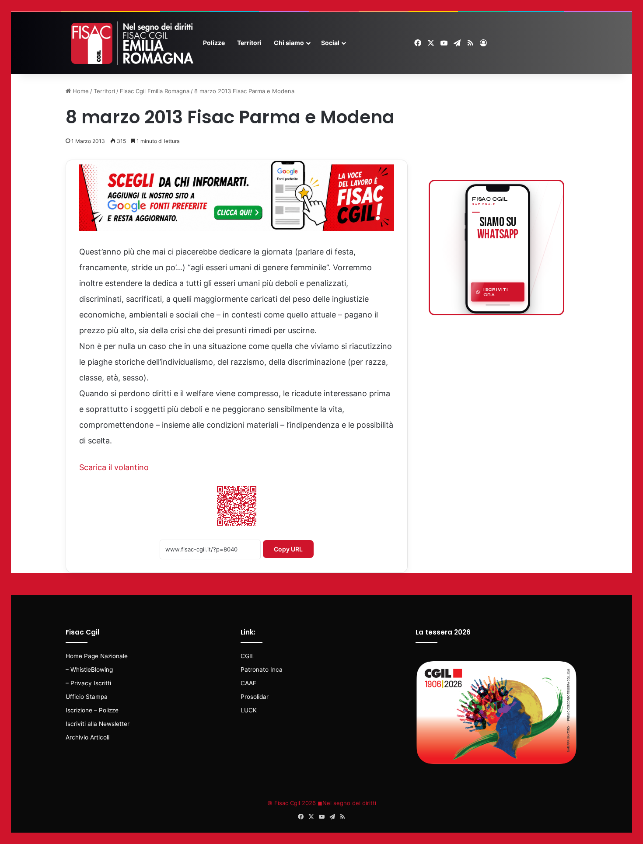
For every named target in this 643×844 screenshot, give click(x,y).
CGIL (248, 655)
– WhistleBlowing (89, 669)
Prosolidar (255, 696)
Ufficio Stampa (87, 696)
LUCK (249, 710)
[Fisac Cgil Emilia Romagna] (131, 43)
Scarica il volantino (114, 467)
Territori (249, 42)
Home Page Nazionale (97, 655)
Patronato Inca (262, 669)
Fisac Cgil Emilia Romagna (154, 90)
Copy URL (288, 549)
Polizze (214, 42)
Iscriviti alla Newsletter (97, 723)
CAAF (248, 683)
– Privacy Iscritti (88, 683)
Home (80, 90)
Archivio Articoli (87, 737)
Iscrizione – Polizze (92, 710)
